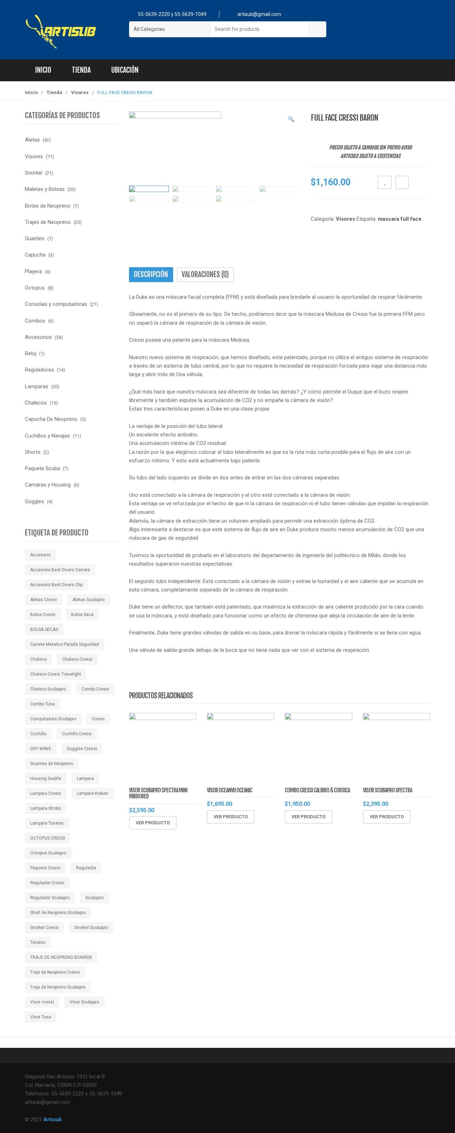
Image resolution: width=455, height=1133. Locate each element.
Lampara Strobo (45, 808)
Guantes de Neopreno (51, 763)
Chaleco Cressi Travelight (55, 674)
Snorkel (33, 173)
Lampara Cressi (45, 793)
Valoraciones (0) (205, 274)
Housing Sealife (45, 778)
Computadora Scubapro (53, 718)
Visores (80, 92)
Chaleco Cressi (77, 659)
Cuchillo (38, 733)
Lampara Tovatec (47, 823)
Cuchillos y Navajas (47, 436)
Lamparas (36, 386)
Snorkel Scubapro (91, 927)
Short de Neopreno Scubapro (58, 912)
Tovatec (38, 942)
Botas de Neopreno (47, 206)
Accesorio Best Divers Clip (56, 584)
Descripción (151, 274)
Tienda (81, 70)
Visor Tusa (40, 1016)
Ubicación (125, 70)
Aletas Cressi (43, 599)
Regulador (86, 867)
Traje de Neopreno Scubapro (57, 987)
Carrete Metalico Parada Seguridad (64, 644)
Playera (33, 271)
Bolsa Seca (82, 614)
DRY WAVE (40, 748)
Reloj (30, 353)
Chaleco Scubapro (48, 689)
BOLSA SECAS (44, 629)
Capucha (35, 255)
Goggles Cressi (82, 748)
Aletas (32, 140)
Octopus (35, 288)
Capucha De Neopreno (51, 419)
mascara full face (400, 219)
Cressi (98, 718)
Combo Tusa (42, 704)
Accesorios (38, 337)
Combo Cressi (95, 689)
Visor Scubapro (84, 1002)
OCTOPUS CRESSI (47, 838)
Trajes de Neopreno (48, 222)
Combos (35, 321)
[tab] (151, 274)
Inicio (43, 70)
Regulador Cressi (47, 882)
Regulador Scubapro (50, 897)
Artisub (52, 1119)
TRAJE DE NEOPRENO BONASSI (61, 957)
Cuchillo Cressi (77, 733)
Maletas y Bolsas (45, 189)
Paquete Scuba (42, 468)
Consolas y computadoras (56, 304)
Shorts (33, 452)
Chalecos (36, 403)
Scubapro (94, 897)
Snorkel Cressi (44, 927)
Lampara (85, 778)
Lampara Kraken (92, 793)
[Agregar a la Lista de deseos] (200, 823)
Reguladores (39, 370)
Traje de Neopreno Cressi (55, 972)
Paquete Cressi (45, 867)
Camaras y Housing (48, 485)
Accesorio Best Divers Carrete (60, 569)
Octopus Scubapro (48, 853)
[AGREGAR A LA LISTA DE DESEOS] (385, 182)
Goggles (34, 501)
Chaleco (38, 659)
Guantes (34, 238)
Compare (402, 182)
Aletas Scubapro (89, 599)
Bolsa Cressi (42, 614)
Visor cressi (42, 1002)
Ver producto (153, 822)
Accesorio (40, 554)
